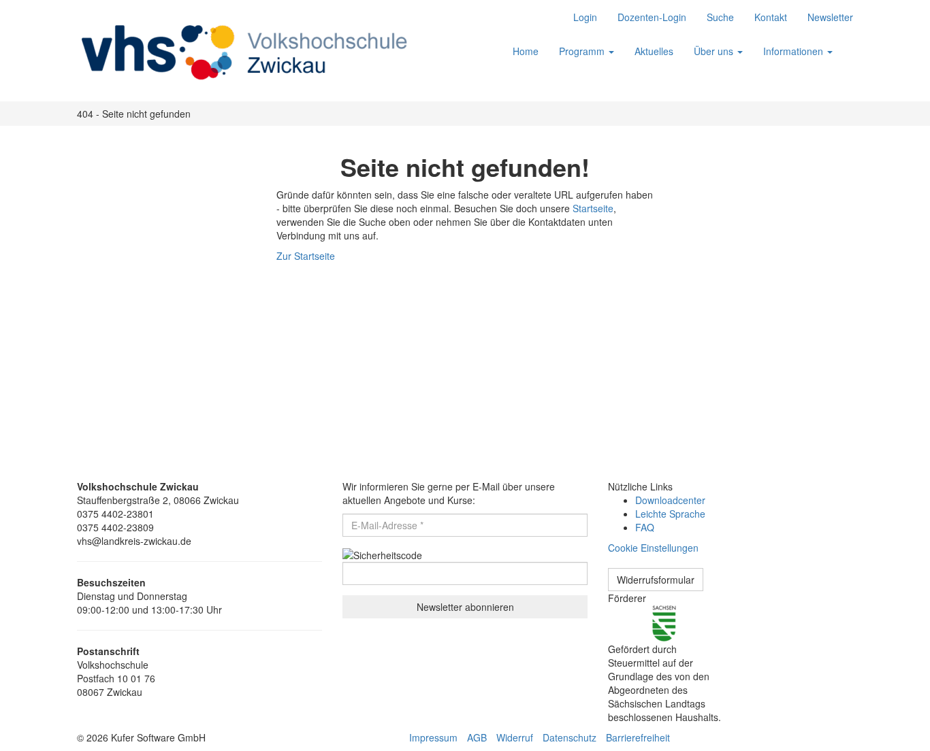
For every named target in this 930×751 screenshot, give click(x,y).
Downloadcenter (670, 500)
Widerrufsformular (655, 579)
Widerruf (514, 737)
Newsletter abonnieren (465, 607)
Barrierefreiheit (638, 737)
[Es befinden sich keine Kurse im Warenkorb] (853, 44)
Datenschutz (569, 737)
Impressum (433, 737)
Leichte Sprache (670, 513)
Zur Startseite (305, 256)
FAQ (644, 527)
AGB (477, 737)
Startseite (593, 208)
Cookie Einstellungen (653, 547)
